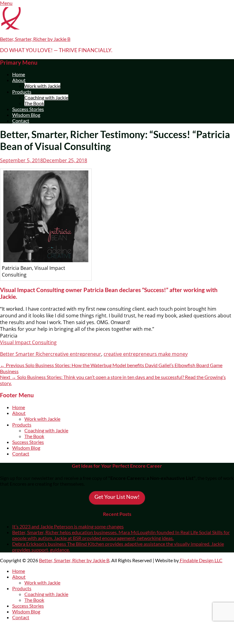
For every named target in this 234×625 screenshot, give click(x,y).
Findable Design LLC (200, 560)
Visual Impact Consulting (28, 342)
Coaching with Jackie (46, 97)
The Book (34, 103)
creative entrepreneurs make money (146, 354)
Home (18, 74)
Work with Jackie (42, 86)
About (19, 80)
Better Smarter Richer (25, 354)
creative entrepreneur (75, 354)
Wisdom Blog (26, 115)
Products (21, 92)
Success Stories (28, 109)
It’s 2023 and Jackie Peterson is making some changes (68, 526)
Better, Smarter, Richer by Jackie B (35, 39)
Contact (20, 120)
